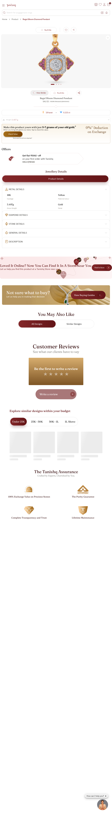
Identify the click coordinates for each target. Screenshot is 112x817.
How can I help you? (95, 796)
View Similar (41, 93)
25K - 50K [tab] (37, 421)
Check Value (13, 134)
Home (4, 19)
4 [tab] (61, 86)
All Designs (37, 324)
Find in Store (99, 268)
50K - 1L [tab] (54, 421)
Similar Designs (74, 324)
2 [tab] (56, 86)
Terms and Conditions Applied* (22, 138)
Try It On (47, 30)
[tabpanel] (56, 61)
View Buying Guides (84, 295)
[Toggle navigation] (4, 5)
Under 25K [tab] (18, 421)
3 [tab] (59, 86)
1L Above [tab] (70, 421)
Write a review (49, 394)
